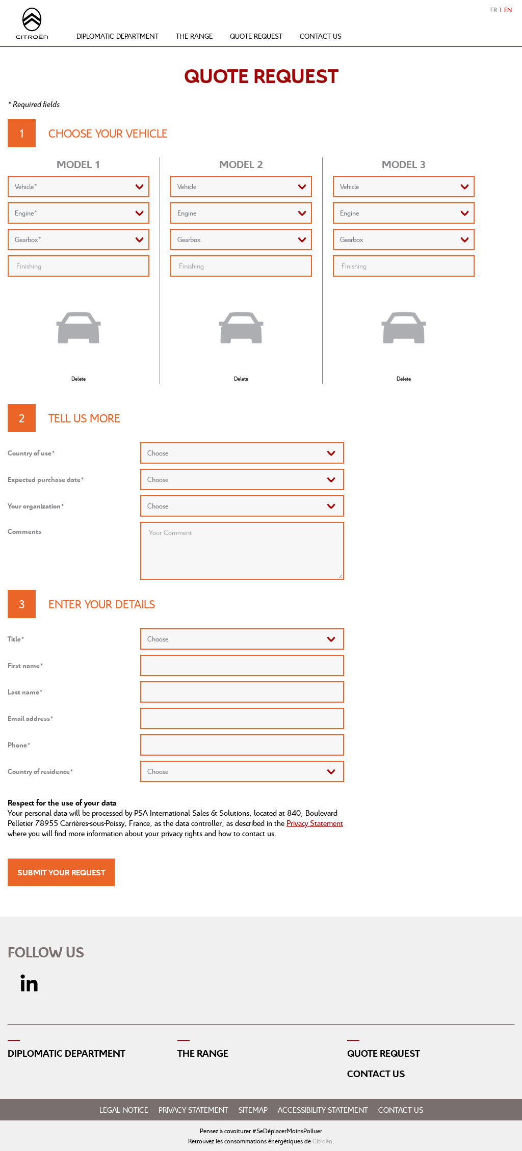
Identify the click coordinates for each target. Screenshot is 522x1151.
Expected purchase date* (46, 479)
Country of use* (31, 453)
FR (493, 10)
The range (194, 36)
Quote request (256, 36)
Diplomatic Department (66, 1053)
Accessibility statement (323, 1110)
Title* (16, 639)
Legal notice (123, 1110)
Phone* (19, 745)
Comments (24, 531)
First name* (25, 665)
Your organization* (36, 506)
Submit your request (61, 872)
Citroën (322, 1140)
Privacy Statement (314, 822)
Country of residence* (40, 771)
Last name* (25, 692)
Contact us (321, 36)
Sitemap (253, 1110)
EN (508, 10)
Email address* (31, 718)
